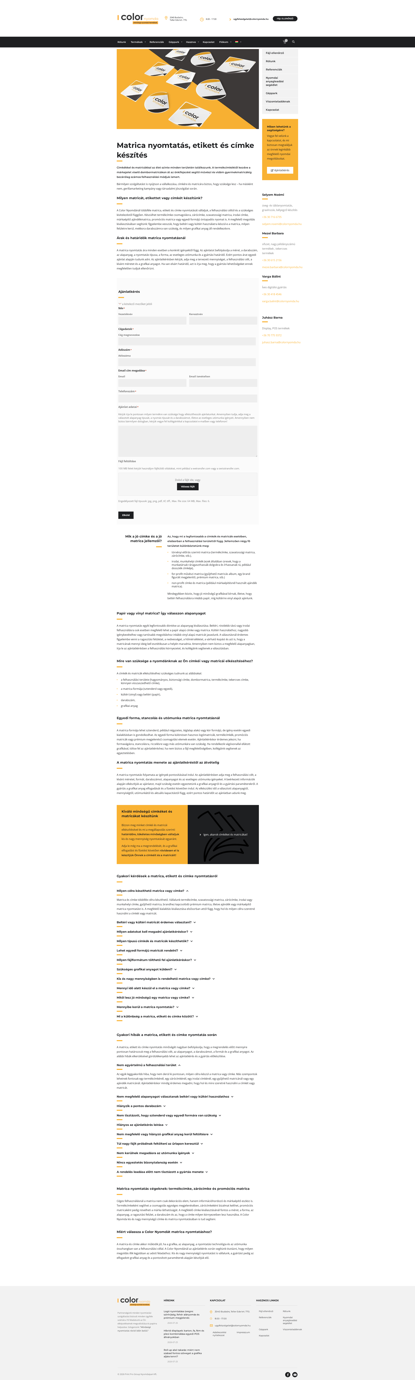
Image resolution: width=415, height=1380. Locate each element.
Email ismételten (199, 376)
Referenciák (157, 42)
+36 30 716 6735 (272, 217)
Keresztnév (196, 314)
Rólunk (122, 42)
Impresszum (243, 1332)
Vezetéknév (125, 314)
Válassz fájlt (188, 486)
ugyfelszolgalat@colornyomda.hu (251, 19)
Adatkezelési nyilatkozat (219, 1334)
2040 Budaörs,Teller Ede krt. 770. (178, 18)
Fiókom (223, 42)
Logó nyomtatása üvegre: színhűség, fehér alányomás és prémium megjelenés (181, 1314)
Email (121, 376)
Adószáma (124, 355)
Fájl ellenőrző (285, 18)
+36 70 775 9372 (272, 335)
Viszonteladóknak (278, 101)
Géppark (174, 42)
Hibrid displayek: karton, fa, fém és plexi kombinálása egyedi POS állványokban (184, 1334)
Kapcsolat (208, 42)
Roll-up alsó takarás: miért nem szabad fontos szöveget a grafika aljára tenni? (183, 1353)
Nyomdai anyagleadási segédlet (275, 81)
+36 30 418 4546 (272, 294)
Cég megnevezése (129, 334)
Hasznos (191, 42)
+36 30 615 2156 (272, 260)
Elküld (126, 515)
